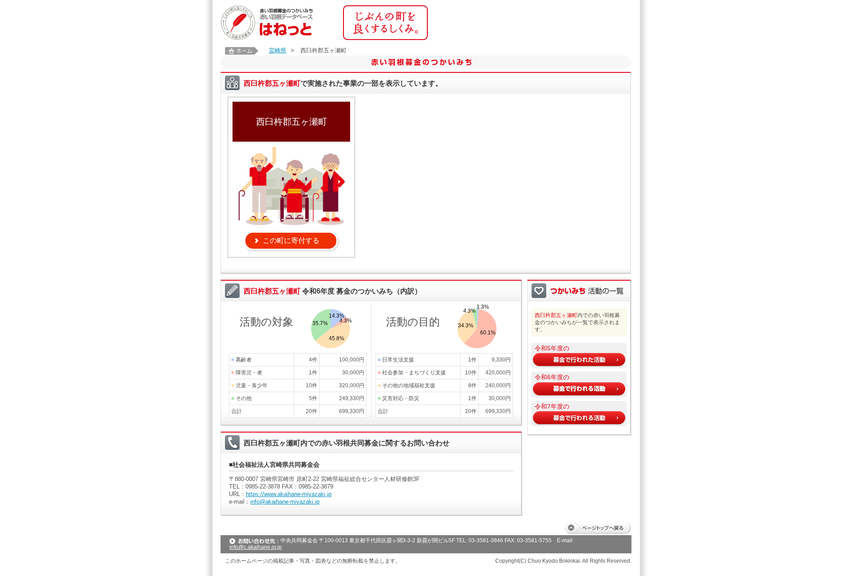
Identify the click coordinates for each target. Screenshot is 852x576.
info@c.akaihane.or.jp (255, 547)
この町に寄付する (291, 240)
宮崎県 (277, 50)
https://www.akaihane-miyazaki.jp (288, 494)
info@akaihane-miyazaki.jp (285, 501)
